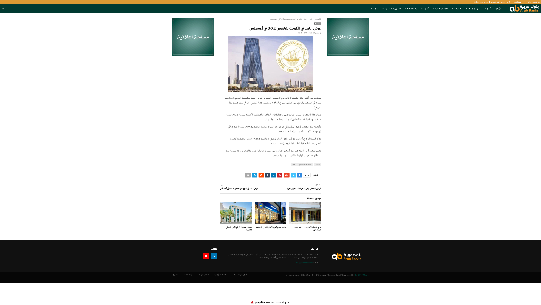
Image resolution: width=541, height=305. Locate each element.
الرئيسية (498, 8)
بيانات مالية (412, 8)
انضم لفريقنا (203, 274)
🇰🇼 (315, 23)
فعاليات (457, 8)
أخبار (489, 8)
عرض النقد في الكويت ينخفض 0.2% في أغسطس (239, 188)
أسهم (426, 8)
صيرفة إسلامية (441, 8)
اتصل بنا (175, 274)
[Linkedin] (214, 256)
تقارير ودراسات (474, 8)
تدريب (375, 8)
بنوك (293, 164)
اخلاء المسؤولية (221, 274)
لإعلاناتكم (188, 274)
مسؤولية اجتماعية (393, 8)
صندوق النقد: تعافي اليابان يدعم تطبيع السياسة (489, 2)
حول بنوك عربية (240, 274)
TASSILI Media (362, 275)
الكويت (317, 164)
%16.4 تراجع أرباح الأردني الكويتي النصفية (271, 227)
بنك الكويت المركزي (305, 164)
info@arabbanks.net (304, 263)
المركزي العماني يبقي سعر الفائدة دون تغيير (304, 188)
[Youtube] (206, 256)
